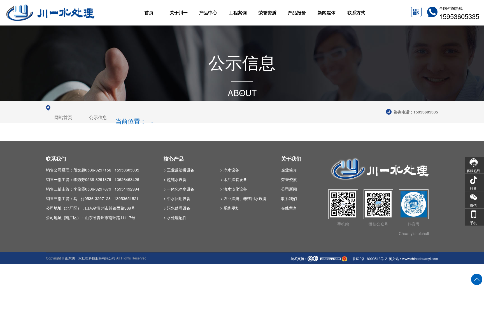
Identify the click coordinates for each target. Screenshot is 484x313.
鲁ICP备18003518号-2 (369, 258)
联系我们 (289, 198)
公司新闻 (289, 189)
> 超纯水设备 (175, 179)
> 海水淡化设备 (233, 189)
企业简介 (289, 170)
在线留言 (289, 208)
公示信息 (98, 117)
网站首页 (63, 117)
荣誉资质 (289, 179)
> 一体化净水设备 (179, 189)
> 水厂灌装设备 (233, 179)
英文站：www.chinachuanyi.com (413, 258)
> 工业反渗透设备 (179, 170)
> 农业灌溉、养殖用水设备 (243, 198)
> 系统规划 (229, 208)
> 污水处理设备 (177, 208)
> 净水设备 (229, 170)
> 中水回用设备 (177, 198)
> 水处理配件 (175, 217)
